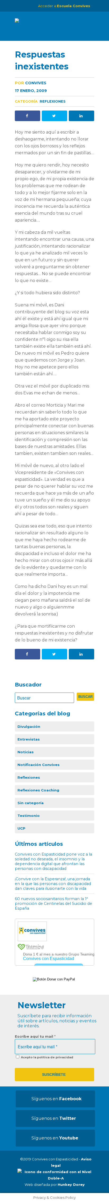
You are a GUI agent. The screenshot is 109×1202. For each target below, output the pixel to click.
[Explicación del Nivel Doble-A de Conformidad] (55, 1178)
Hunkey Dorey (71, 1184)
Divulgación (28, 726)
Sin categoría (30, 803)
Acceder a (64, 6)
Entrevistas (28, 739)
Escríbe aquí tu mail (35, 1036)
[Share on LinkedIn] (81, 116)
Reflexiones (53, 101)
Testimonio (28, 815)
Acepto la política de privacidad (46, 1057)
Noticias (25, 752)
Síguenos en (56, 1098)
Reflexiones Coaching (38, 790)
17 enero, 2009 (31, 90)
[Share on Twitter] (54, 116)
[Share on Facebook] (27, 116)
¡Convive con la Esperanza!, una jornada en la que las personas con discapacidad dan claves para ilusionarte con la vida (53, 884)
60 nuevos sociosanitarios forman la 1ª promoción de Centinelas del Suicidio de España (53, 903)
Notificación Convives (38, 765)
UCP (21, 828)
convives (30, 83)
